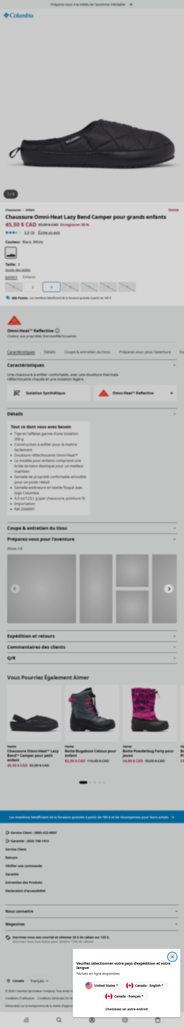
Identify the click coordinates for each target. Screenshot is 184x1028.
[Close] (172, 956)
